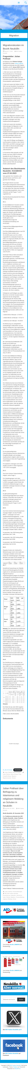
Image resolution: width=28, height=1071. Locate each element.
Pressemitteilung (20, 897)
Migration (14, 776)
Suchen (21, 999)
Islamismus (19, 895)
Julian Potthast (19, 63)
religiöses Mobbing (7, 899)
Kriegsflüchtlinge (7, 776)
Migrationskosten (7, 778)
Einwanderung (6, 895)
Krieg (20, 774)
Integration (13, 895)
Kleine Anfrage (14, 774)
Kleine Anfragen (17, 772)
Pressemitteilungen (17, 891)
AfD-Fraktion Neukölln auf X (13, 1029)
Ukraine (14, 778)
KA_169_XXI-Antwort (7, 769)
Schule (14, 899)
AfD (6, 893)
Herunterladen (18, 769)
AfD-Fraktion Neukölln (12, 893)
